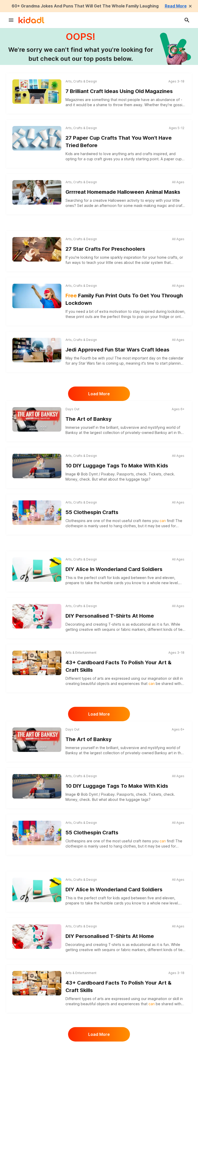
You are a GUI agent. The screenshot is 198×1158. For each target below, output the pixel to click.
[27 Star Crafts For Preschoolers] (36, 249)
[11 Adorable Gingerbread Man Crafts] (36, 1060)
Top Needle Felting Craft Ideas (104, 1153)
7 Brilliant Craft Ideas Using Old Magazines (119, 91)
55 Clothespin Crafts (91, 512)
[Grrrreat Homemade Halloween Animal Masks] (36, 192)
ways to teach (84, 262)
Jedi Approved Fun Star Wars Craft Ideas (117, 350)
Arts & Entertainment (80, 652)
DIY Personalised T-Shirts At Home (109, 616)
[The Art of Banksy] (36, 419)
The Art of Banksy (88, 419)
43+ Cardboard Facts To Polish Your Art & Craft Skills (118, 666)
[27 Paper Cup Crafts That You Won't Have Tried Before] (36, 138)
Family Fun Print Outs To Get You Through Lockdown (124, 299)
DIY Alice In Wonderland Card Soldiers (113, 569)
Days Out (72, 409)
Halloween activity (123, 200)
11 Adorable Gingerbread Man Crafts (112, 1059)
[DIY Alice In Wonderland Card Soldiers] (36, 569)
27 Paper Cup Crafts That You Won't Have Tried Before (118, 141)
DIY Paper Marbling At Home (101, 1106)
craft (152, 1114)
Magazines (74, 99)
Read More (176, 6)
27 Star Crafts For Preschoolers (105, 249)
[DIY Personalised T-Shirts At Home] (36, 616)
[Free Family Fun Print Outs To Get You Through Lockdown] (36, 296)
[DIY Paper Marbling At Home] (36, 1106)
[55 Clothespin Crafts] (36, 512)
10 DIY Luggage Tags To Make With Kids (116, 466)
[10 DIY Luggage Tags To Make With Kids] (36, 466)
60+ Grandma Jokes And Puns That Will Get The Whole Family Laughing (85, 6)
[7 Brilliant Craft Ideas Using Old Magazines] (36, 91)
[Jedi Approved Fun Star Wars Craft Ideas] (36, 350)
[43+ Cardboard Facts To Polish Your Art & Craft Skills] (36, 663)
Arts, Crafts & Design (81, 81)
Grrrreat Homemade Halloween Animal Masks (122, 192)
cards (118, 583)
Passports (125, 474)
